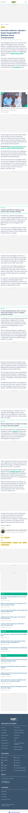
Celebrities (3, 683)
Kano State (7, 537)
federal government (17, 53)
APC (2, 537)
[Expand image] (27, 93)
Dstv (20, 542)
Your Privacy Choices (15, 812)
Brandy (24, 542)
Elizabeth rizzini (5, 544)
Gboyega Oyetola (15, 471)
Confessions (3, 627)
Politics (2, 600)
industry (15, 431)
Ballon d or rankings (6, 542)
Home (2, 24)
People (2, 606)
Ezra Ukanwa (14, 39)
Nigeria (6, 24)
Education (3, 620)
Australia (15, 542)
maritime (17, 67)
